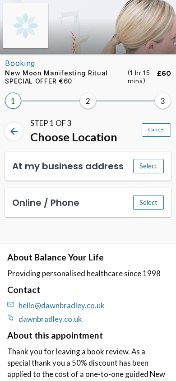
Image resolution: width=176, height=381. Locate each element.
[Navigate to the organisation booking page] (25, 45)
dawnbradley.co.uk (50, 319)
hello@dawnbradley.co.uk (62, 305)
